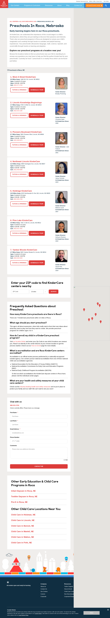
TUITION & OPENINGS (19, 90)
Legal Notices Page (23, 615)
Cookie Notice (38, 613)
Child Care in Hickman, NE (23, 515)
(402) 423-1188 (18, 110)
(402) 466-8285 (18, 169)
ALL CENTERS (14, 21)
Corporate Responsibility (71, 596)
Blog (67, 5)
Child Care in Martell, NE (22, 531)
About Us (43, 586)
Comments (13, 445)
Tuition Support (68, 586)
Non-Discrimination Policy (71, 594)
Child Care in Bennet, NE (22, 526)
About (59, 5)
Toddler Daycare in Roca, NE (24, 496)
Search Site (106, 6)
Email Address (15, 429)
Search (53, 291)
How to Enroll (36, 346)
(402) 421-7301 (18, 228)
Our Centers (15, 5)
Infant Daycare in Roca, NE (23, 491)
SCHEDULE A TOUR (37, 90)
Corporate (43, 596)
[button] (84, 310)
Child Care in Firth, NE (21, 543)
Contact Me (39, 466)
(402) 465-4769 (18, 199)
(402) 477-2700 (18, 85)
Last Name (14, 420)
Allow (91, 613)
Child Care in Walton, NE (22, 537)
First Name (14, 412)
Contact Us (78, 5)
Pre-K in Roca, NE (19, 502)
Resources (49, 5)
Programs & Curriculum (32, 5)
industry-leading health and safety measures (35, 387)
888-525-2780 (14, 405)
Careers (43, 594)
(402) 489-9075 (18, 140)
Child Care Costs (69, 591)
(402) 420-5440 (18, 258)
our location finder (19, 341)
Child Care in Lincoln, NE (22, 520)
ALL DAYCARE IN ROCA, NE (27, 21)
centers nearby (93, 5)
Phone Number (14, 437)
